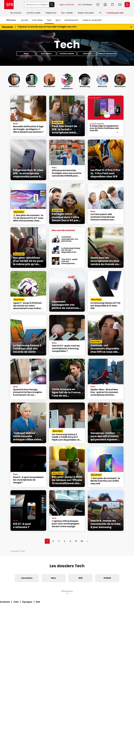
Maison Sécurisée (86, 13)
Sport (58, 20)
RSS (38, 601)
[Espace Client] (127, 4)
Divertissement (72, 20)
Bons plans (46, 54)
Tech (49, 20)
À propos (27, 601)
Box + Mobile (67, 13)
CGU (15, 601)
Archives (5, 601)
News (26, 54)
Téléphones (51, 13)
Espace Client (127, 4)
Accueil (24, 20)
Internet (87, 54)
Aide (98, 4)
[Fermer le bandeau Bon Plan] (131, 27)
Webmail (120, 4)
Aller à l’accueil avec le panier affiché (112, 4)
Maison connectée (107, 54)
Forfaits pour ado (115, 13)
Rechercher (51, 4)
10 (76, 541)
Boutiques (105, 4)
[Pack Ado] (106, 116)
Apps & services (67, 4)
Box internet (15, 13)
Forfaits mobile (33, 13)
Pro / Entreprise (85, 4)
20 (82, 541)
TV (100, 13)
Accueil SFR (9, 4)
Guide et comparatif (92, 20)
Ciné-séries (37, 20)
